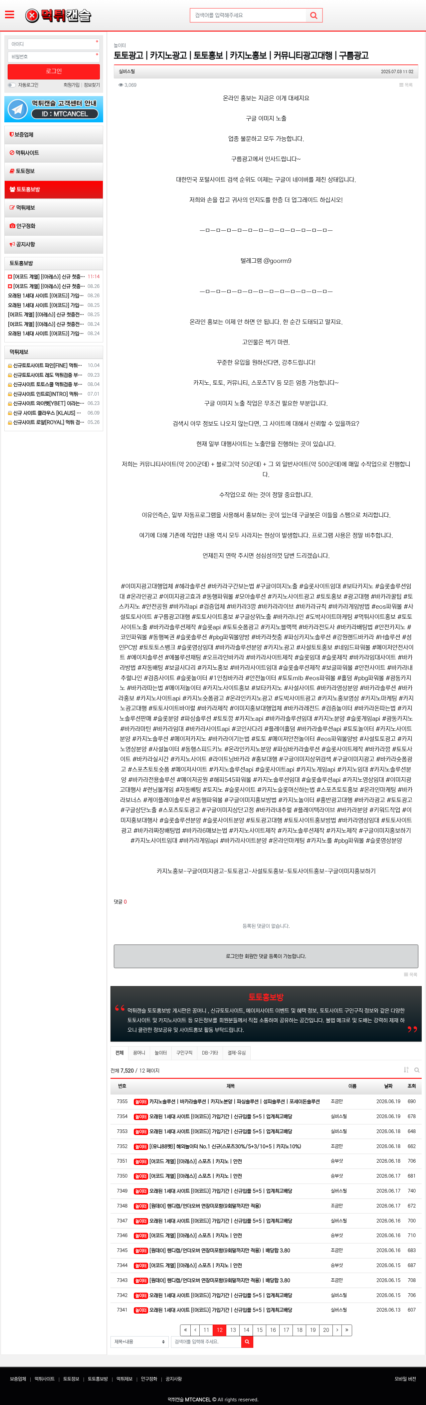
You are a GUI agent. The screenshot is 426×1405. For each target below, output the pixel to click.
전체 (119, 1053)
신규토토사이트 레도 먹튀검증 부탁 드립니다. (48, 375)
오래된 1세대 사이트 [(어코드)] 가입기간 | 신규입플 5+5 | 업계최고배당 (213, 1116)
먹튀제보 (124, 1379)
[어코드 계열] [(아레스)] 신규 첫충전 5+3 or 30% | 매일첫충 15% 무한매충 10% (48, 277)
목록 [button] (408, 85)
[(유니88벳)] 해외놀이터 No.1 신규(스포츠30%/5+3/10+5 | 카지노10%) (218, 1146)
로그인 (54, 71)
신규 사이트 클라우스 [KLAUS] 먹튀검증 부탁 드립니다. (48, 413)
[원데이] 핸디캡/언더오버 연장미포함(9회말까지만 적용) (198, 1206)
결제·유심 (237, 1053)
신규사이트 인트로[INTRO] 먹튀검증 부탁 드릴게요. (48, 394)
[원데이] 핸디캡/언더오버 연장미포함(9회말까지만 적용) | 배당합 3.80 (212, 1250)
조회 (412, 1086)
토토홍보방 (98, 1379)
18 (300, 1330)
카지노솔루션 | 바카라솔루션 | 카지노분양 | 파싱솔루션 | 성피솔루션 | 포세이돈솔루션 (227, 1101)
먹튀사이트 (45, 1379)
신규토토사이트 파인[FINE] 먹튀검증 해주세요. (48, 365)
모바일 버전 (405, 1379)
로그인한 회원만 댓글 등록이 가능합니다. (266, 956)
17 (286, 1330)
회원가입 (72, 85)
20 (326, 1330)
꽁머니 (139, 1053)
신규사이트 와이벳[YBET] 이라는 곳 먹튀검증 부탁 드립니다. (48, 403)
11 (206, 1330)
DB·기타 (210, 1053)
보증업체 (18, 1379)
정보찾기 (92, 85)
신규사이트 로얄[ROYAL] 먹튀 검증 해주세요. (48, 422)
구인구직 (184, 1053)
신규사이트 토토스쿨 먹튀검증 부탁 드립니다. (48, 384)
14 (246, 1330)
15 (260, 1330)
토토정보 (71, 1379)
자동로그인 (28, 85)
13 (233, 1330)
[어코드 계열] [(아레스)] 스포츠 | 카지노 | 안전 (188, 1161)
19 (313, 1330)
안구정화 (149, 1379)
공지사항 (174, 1379)
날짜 (388, 1086)
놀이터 (161, 1053)
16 (273, 1330)
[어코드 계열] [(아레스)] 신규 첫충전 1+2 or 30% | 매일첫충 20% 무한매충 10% (46, 324)
